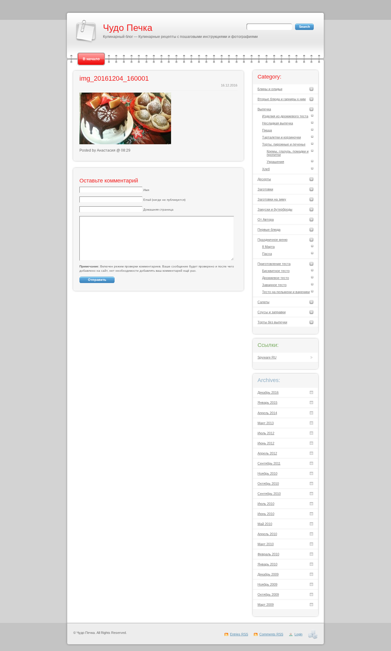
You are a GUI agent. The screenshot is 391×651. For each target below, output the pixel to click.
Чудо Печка (127, 28)
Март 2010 (266, 544)
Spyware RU (267, 357)
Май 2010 (265, 524)
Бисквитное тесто (276, 271)
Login (298, 634)
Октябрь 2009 (268, 594)
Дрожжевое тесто (275, 278)
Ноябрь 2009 (267, 584)
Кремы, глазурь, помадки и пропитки (288, 152)
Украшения (275, 162)
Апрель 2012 (267, 453)
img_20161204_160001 (114, 78)
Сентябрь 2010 (269, 493)
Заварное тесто (274, 285)
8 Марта (268, 246)
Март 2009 (266, 604)
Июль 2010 (266, 504)
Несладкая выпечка (277, 123)
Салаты (263, 302)
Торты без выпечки (272, 322)
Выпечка (264, 109)
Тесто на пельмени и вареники (286, 292)
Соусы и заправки (272, 312)
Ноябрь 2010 (267, 473)
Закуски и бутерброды (275, 209)
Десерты (264, 179)
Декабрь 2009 (268, 574)
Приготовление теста (274, 264)
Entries (239, 634)
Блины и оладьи (270, 89)
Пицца (267, 130)
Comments (271, 634)
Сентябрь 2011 (269, 463)
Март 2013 (266, 423)
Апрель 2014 (267, 413)
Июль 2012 (266, 433)
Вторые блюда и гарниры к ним (282, 99)
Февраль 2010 (268, 554)
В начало (91, 59)
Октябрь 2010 (268, 483)
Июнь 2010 (266, 514)
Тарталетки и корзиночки (281, 137)
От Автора (266, 219)
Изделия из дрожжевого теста (285, 116)
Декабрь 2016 (268, 392)
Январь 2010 (267, 564)
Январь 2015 (267, 402)
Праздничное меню (272, 239)
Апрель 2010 (267, 534)
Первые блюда (269, 229)
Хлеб (266, 169)
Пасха (267, 254)
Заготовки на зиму (272, 199)
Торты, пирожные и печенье (283, 144)
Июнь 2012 (266, 443)
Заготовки (265, 189)
